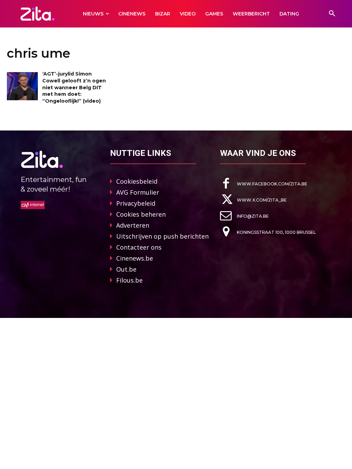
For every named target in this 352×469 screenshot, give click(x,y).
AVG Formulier (137, 192)
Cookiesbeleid (136, 181)
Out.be (126, 269)
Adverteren (132, 225)
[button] (332, 14)
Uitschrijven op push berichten (162, 236)
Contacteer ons (139, 247)
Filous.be (129, 280)
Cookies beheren (141, 214)
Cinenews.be (134, 258)
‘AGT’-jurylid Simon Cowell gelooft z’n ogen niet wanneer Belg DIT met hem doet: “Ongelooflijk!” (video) (74, 87)
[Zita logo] (37, 13)
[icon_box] (263, 183)
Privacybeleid (135, 203)
